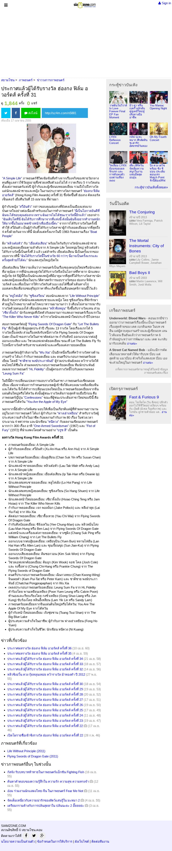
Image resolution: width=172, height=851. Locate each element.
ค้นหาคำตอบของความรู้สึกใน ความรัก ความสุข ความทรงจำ (48, 781)
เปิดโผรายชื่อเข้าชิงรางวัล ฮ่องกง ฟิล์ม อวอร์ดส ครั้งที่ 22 (45, 735)
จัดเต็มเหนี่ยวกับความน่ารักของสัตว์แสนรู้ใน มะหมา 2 (43, 800)
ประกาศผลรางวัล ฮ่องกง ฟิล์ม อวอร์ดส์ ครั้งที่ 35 (39, 653)
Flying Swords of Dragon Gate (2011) (32, 756)
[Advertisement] (86, 43)
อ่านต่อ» (132, 343)
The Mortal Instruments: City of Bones (146, 245)
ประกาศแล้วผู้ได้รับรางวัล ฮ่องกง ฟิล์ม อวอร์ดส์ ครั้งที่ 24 (45, 715)
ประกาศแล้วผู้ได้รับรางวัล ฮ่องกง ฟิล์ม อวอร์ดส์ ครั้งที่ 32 (45, 669)
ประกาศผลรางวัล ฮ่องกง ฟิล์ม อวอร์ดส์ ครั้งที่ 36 (39, 648)
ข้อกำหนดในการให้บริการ (54, 841)
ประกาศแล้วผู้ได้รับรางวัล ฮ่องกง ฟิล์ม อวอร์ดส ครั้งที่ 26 (45, 705)
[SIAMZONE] (85, 4)
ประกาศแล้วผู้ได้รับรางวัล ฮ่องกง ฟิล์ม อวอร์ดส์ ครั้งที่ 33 (45, 664)
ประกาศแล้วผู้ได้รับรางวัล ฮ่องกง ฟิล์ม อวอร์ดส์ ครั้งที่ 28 (45, 694)
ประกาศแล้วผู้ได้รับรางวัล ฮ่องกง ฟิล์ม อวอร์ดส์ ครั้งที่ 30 (45, 684)
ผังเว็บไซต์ (82, 841)
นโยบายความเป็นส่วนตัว (18, 841)
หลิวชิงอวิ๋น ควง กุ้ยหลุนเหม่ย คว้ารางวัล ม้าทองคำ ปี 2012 (46, 674)
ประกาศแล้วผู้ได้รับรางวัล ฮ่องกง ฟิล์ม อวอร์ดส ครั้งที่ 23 (45, 720)
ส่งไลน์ (32, 113)
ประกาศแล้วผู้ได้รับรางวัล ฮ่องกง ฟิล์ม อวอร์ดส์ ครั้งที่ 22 (45, 726)
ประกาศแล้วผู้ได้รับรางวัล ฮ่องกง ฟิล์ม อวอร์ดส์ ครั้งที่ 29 (45, 689)
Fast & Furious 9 (144, 397)
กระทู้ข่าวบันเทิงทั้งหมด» (151, 187)
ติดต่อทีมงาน (100, 841)
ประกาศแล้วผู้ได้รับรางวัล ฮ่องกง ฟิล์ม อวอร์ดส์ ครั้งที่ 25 (45, 710)
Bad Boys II (139, 272)
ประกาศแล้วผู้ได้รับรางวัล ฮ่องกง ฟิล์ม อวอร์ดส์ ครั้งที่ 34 (45, 658)
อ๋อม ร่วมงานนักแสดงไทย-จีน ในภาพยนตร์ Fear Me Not (45, 791)
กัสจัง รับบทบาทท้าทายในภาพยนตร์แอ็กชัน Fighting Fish (45, 772)
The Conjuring (142, 212)
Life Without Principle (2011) (26, 751)
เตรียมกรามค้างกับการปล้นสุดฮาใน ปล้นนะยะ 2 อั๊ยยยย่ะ (45, 805)
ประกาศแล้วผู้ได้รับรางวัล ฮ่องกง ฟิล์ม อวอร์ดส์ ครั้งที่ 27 (45, 699)
